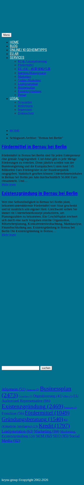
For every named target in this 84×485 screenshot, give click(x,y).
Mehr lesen (9, 184)
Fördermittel (26, 65)
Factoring (70, 407)
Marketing (24, 76)
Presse (22, 94)
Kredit (54, 425)
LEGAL (14, 98)
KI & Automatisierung (32, 61)
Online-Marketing (29, 80)
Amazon (32, 389)
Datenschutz (26, 113)
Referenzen (25, 106)
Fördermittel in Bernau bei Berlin (34, 147)
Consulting (25, 396)
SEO (61, 436)
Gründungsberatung (32, 419)
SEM (44, 436)
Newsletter (25, 102)
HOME (14, 42)
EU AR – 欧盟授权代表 (34, 69)
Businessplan (26, 87)
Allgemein (13, 389)
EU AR (14, 53)
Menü (6, 34)
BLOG (14, 46)
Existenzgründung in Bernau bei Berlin (40, 193)
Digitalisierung (47, 396)
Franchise (13, 413)
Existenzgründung (29, 91)
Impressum (25, 109)
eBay (68, 396)
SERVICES (17, 57)
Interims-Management (32, 73)
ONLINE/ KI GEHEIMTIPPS (28, 50)
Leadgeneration (28, 83)
